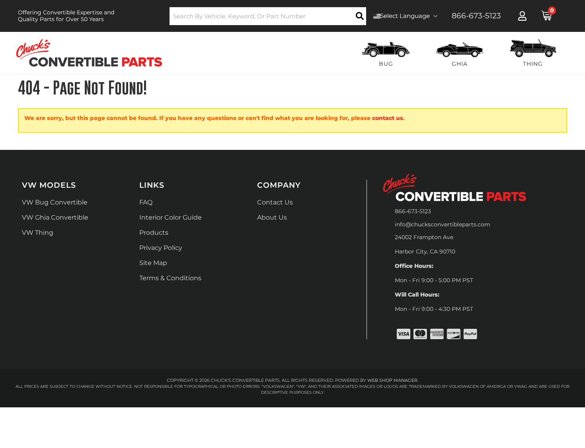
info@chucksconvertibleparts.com (442, 224)
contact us (387, 118)
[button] (268, 16)
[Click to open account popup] (522, 16)
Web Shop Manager (392, 380)
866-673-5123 (413, 211)
